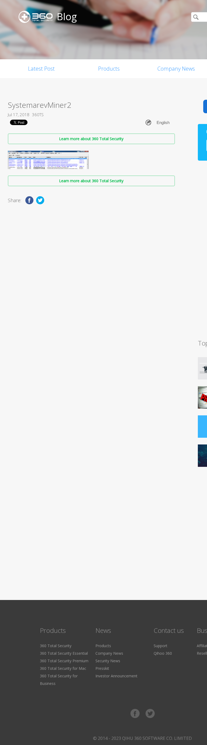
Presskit (102, 668)
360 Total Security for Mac (63, 668)
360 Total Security (55, 645)
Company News (109, 653)
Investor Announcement (116, 675)
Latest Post (41, 68)
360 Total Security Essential (64, 653)
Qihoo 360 (163, 653)
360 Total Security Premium (64, 660)
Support (160, 645)
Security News (107, 660)
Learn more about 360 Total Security (91, 138)
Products (109, 68)
